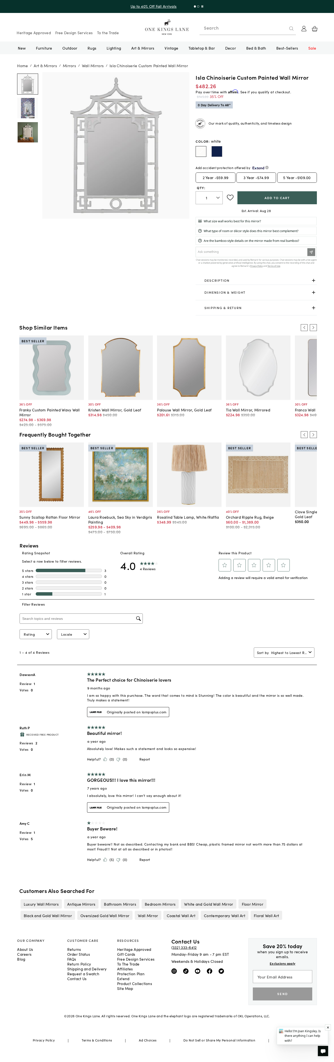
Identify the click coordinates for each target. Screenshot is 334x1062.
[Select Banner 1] (198, 6)
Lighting (114, 48)
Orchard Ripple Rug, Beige (250, 517)
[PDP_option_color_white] (201, 151)
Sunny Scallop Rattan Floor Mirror (49, 517)
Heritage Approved (34, 32)
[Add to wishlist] (230, 197)
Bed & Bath (256, 48)
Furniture (44, 48)
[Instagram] (175, 971)
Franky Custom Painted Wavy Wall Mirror (49, 412)
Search (211, 27)
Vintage (171, 48)
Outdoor (69, 48)
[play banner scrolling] (202, 6)
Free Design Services (74, 32)
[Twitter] (222, 971)
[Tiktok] (187, 971)
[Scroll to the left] (304, 327)
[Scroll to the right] (313, 327)
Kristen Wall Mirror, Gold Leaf (114, 409)
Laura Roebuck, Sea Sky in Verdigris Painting (120, 519)
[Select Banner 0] (195, 6)
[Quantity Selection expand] (218, 197)
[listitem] (41, 904)
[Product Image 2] (27, 132)
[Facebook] (210, 971)
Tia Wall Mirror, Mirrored (248, 409)
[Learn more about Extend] (266, 167)
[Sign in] (304, 28)
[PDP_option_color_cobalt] (217, 151)
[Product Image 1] (27, 108)
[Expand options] (313, 280)
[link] (256, 280)
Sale (312, 48)
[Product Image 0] (27, 84)
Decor (230, 48)
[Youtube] (198, 971)
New (22, 48)
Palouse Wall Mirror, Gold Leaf (184, 409)
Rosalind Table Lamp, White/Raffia (188, 517)
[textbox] (209, 197)
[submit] (291, 28)
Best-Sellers (287, 48)
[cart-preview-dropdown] (314, 29)
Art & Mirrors (143, 48)
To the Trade (108, 32)
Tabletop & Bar (202, 48)
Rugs (92, 48)
